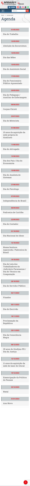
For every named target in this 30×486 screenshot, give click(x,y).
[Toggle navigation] (3, 10)
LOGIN (13, 7)
